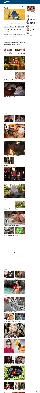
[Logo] (8, 2)
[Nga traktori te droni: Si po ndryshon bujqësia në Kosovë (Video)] (27, 33)
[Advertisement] (14, 47)
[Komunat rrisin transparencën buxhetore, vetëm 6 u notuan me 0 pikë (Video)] (27, 29)
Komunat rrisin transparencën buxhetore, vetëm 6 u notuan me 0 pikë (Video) (32, 30)
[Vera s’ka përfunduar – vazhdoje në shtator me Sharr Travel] (27, 16)
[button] (35, 3)
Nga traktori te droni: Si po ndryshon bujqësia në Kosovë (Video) (32, 33)
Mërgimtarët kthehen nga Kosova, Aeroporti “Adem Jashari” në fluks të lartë (32, 23)
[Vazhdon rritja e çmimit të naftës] (27, 19)
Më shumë (31, 35)
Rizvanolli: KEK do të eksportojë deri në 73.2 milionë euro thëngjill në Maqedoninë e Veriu (32, 26)
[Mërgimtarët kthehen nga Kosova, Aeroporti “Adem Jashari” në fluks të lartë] (27, 22)
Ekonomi (30, 28)
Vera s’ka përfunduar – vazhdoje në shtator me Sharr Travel (33, 16)
